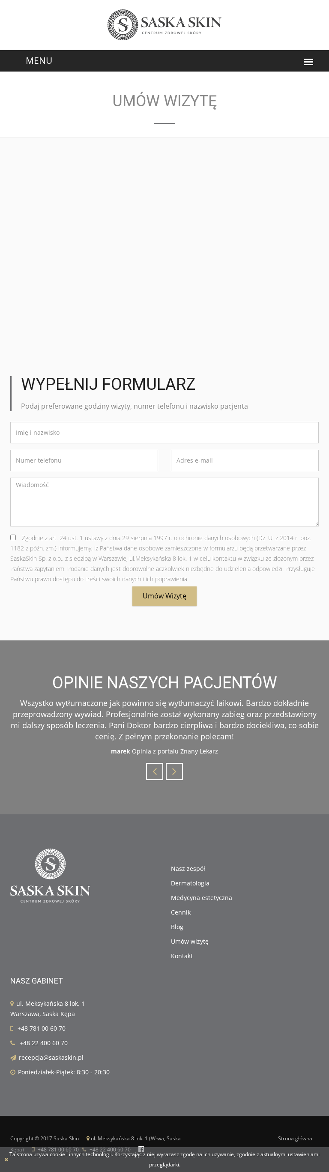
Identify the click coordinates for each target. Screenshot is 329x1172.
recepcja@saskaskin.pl (51, 1057)
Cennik (181, 912)
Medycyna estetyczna (201, 898)
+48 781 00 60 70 (42, 1028)
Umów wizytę (164, 596)
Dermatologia (190, 883)
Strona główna (295, 1138)
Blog (177, 927)
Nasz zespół (188, 868)
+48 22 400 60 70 (44, 1043)
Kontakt (182, 956)
